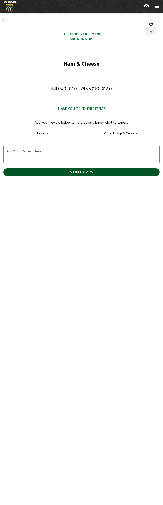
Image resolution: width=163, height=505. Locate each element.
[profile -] (146, 6)
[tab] (42, 133)
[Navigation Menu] (157, 6)
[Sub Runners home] (22, 6)
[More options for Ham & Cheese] (151, 25)
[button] (5, 20)
